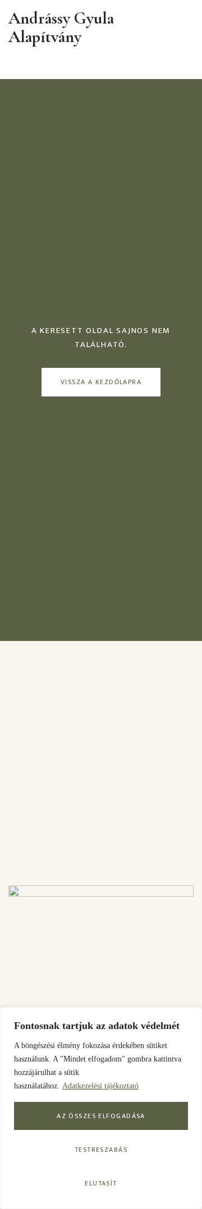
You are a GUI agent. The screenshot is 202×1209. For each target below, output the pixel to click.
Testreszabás (101, 1149)
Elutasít (101, 1183)
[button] (190, 28)
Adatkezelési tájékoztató (100, 1086)
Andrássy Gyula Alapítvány (61, 27)
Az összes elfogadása (101, 1116)
